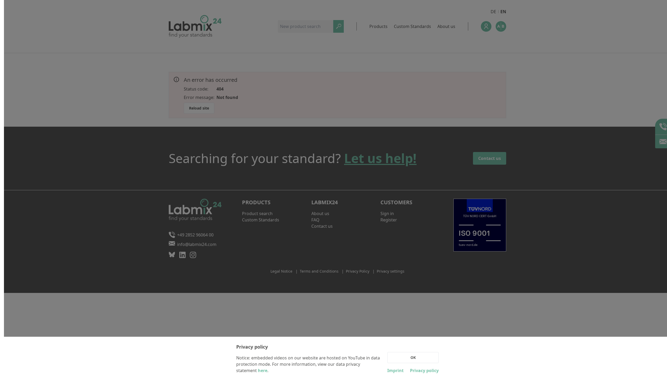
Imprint (395, 370)
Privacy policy (424, 370)
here (262, 370)
